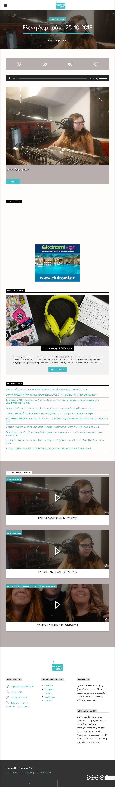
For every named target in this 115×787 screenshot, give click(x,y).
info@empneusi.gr (19, 697)
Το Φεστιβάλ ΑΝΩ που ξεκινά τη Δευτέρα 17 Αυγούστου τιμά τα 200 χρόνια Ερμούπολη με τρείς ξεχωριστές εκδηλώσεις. (52, 401)
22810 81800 (17, 691)
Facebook (49, 685)
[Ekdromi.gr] (57, 263)
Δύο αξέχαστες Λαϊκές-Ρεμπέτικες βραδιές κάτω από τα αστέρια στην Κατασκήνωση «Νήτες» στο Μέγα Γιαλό (55, 433)
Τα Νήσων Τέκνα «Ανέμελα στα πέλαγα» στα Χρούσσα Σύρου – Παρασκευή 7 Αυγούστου (48, 448)
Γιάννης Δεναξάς (14, 586)
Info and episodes (57, 369)
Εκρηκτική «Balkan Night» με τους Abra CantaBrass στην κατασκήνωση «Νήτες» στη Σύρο (50, 408)
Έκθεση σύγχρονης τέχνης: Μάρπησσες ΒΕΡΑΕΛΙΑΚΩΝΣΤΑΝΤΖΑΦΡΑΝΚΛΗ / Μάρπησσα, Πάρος (51, 394)
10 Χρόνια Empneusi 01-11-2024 (57, 625)
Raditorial (13, 772)
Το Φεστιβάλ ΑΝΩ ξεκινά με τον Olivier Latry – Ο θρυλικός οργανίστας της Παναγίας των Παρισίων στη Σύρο (57, 420)
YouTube (48, 700)
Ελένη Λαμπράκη (57, 19)
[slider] (103, 78)
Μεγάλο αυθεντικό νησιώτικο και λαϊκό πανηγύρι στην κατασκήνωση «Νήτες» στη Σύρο (49, 413)
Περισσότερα (13, 181)
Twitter (47, 692)
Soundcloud (50, 696)
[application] (57, 78)
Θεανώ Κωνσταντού (47, 586)
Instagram (49, 689)
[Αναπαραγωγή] (9, 78)
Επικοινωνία (46, 772)
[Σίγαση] (97, 78)
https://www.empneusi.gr (22, 686)
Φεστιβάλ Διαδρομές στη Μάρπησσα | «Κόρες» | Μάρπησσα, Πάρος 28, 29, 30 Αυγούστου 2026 (52, 426)
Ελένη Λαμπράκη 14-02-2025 (57, 518)
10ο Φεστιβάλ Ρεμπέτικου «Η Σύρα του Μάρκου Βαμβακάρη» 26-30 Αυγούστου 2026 (46, 389)
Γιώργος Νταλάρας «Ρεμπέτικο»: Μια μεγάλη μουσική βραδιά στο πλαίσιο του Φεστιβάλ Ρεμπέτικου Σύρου (55, 441)
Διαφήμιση (29, 772)
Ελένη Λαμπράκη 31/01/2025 (57, 572)
